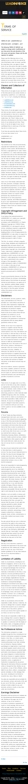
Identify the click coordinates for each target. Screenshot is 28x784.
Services (23, 768)
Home (4, 768)
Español (5, 12)
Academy (15, 768)
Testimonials (10, 770)
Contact (18, 770)
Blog (9, 768)
